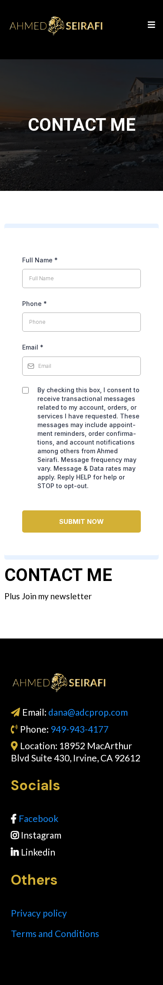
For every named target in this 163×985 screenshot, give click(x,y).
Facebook (38, 818)
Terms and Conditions (55, 933)
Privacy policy (39, 912)
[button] (150, 25)
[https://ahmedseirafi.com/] (82, 682)
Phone (34, 303)
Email (32, 347)
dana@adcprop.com (88, 711)
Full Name (40, 260)
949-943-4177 (79, 728)
